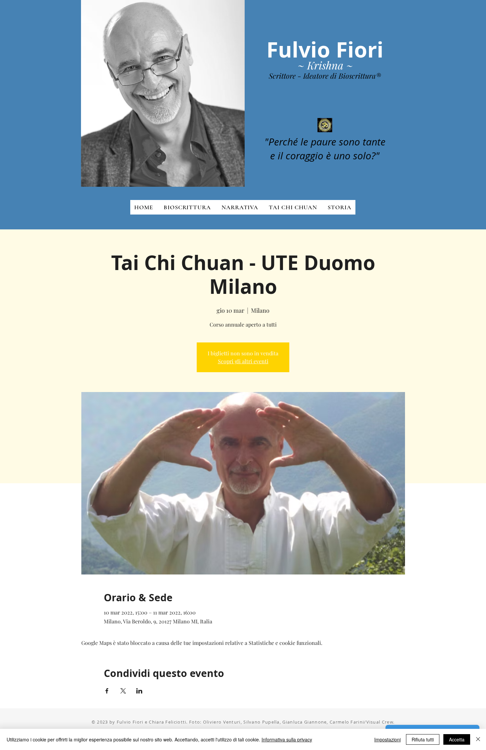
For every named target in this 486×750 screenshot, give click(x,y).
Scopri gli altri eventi (243, 361)
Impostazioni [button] (387, 739)
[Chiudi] (478, 739)
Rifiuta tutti (423, 739)
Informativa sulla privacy (287, 739)
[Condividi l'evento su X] (123, 690)
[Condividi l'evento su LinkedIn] (139, 690)
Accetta (457, 739)
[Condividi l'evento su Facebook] (107, 690)
